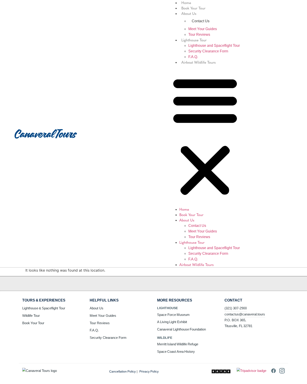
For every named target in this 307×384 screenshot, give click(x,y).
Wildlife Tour (31, 315)
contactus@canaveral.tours (245, 314)
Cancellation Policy (122, 371)
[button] (205, 136)
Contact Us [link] (200, 21)
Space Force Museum (173, 315)
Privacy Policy (149, 371)
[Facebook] (273, 372)
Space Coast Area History (176, 351)
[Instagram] (282, 372)
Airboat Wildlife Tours (198, 62)
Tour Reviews (199, 34)
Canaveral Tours (45, 133)
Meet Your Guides (202, 29)
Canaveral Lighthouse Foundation (181, 329)
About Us (188, 13)
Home (184, 209)
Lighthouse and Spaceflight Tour (214, 45)
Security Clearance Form (208, 51)
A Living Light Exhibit (172, 322)
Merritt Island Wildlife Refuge (177, 344)
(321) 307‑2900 (236, 308)
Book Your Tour (193, 7)
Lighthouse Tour (194, 39)
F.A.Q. (193, 57)
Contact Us (197, 226)
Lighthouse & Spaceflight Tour (43, 308)
